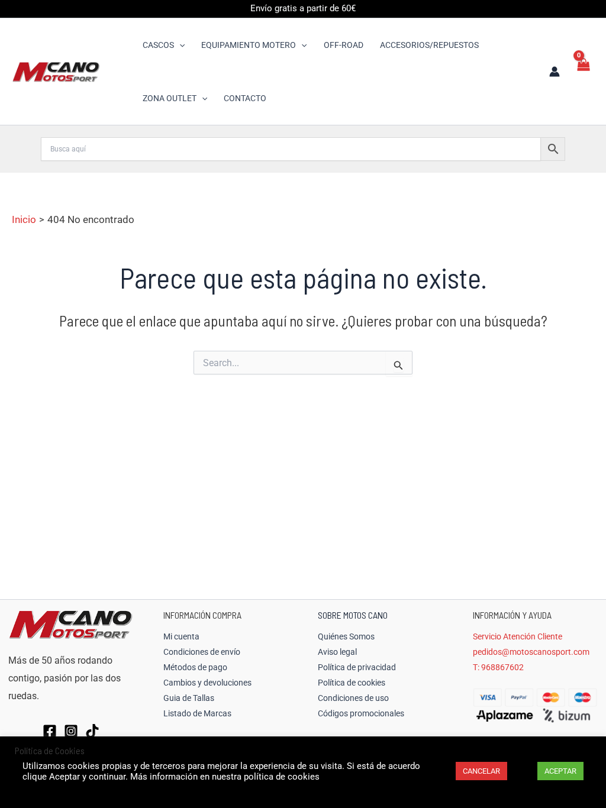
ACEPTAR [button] (560, 771)
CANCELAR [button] (481, 771)
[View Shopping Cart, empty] (583, 71)
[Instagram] (71, 731)
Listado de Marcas (197, 713)
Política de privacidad (357, 667)
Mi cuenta (181, 636)
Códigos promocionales (361, 713)
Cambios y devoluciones (207, 682)
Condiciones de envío (201, 652)
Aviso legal (337, 652)
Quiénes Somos (346, 636)
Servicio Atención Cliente (517, 636)
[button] (179, 45)
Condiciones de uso (353, 698)
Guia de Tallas (188, 698)
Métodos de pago (195, 667)
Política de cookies (351, 682)
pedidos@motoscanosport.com (531, 652)
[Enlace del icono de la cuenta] (554, 71)
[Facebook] (50, 731)
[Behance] (92, 731)
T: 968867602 (498, 667)
